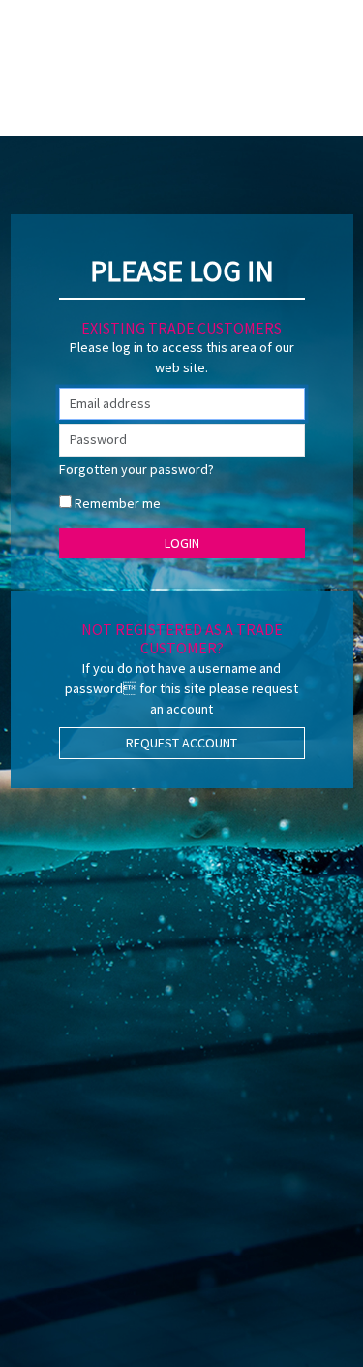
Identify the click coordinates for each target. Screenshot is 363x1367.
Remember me (118, 503)
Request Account (181, 742)
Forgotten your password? (136, 469)
